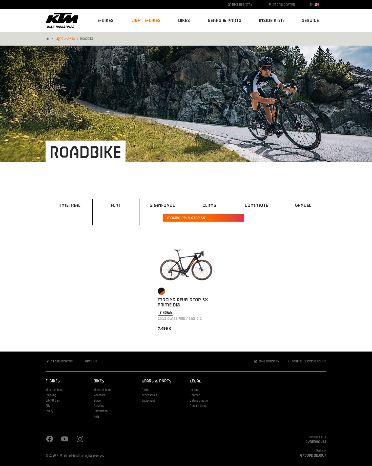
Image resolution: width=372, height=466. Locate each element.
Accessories (149, 395)
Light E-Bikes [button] (146, 21)
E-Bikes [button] (105, 21)
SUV (48, 406)
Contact (195, 395)
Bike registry (242, 4)
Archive (90, 361)
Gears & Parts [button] (224, 21)
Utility (49, 411)
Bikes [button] (184, 21)
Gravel (97, 401)
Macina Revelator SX (186, 218)
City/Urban (52, 401)
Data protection (199, 401)
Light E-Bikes (65, 39)
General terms (198, 406)
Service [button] (310, 21)
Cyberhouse (315, 441)
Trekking (51, 395)
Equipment (148, 401)
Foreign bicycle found (308, 361)
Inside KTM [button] (271, 21)
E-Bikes (53, 381)
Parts (145, 390)
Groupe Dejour (313, 455)
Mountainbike (54, 390)
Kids (96, 417)
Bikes (99, 381)
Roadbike (99, 395)
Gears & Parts (156, 381)
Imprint (194, 390)
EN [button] (312, 4)
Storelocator (283, 4)
